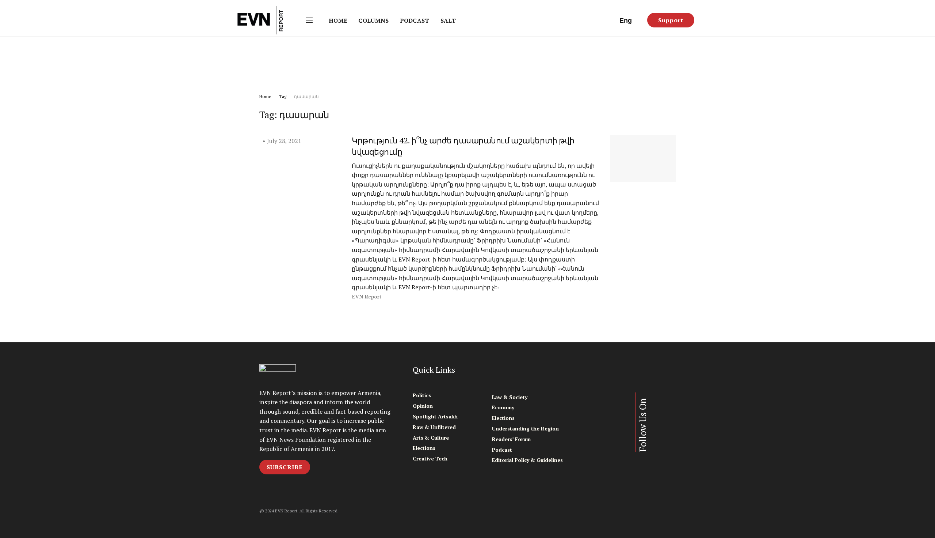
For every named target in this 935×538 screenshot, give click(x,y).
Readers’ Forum (511, 439)
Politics (422, 395)
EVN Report (366, 297)
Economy (503, 407)
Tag (282, 96)
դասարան (306, 96)
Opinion (423, 405)
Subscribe (285, 467)
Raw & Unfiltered (434, 427)
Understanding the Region (525, 428)
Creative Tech (430, 458)
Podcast (415, 20)
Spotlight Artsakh (435, 416)
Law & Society (509, 397)
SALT (448, 20)
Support (670, 20)
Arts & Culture (431, 437)
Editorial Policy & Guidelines (527, 459)
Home (338, 20)
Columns (373, 20)
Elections (424, 447)
